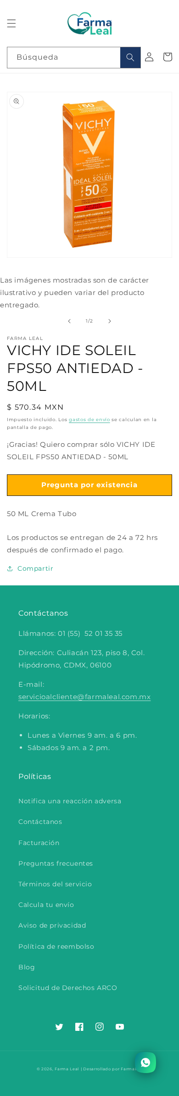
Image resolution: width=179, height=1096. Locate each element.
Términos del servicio (55, 884)
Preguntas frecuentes (55, 863)
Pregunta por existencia (89, 484)
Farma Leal (67, 1069)
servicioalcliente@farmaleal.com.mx (84, 696)
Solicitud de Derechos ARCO (67, 988)
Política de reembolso (56, 946)
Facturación (39, 843)
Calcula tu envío (46, 905)
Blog (26, 967)
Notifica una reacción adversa (69, 801)
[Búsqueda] (130, 57)
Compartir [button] (35, 568)
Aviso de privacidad (52, 925)
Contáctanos (40, 822)
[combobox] (73, 57)
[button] (11, 23)
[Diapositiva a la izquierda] (69, 321)
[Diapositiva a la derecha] (110, 321)
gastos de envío (89, 420)
